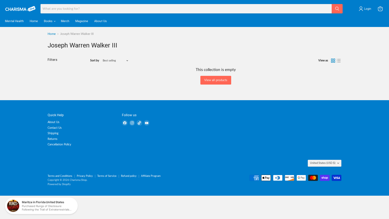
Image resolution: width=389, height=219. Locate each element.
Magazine (81, 21)
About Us (100, 21)
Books (48, 21)
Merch (65, 21)
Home (34, 21)
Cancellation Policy (59, 144)
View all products (215, 80)
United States (322, 163)
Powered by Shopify (59, 184)
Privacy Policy (85, 176)
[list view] (339, 60)
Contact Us (55, 128)
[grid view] (333, 60)
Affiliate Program (151, 176)
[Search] (337, 8)
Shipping (53, 133)
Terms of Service (106, 176)
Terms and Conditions (60, 176)
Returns (52, 139)
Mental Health (14, 21)
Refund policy (129, 176)
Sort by (94, 60)
